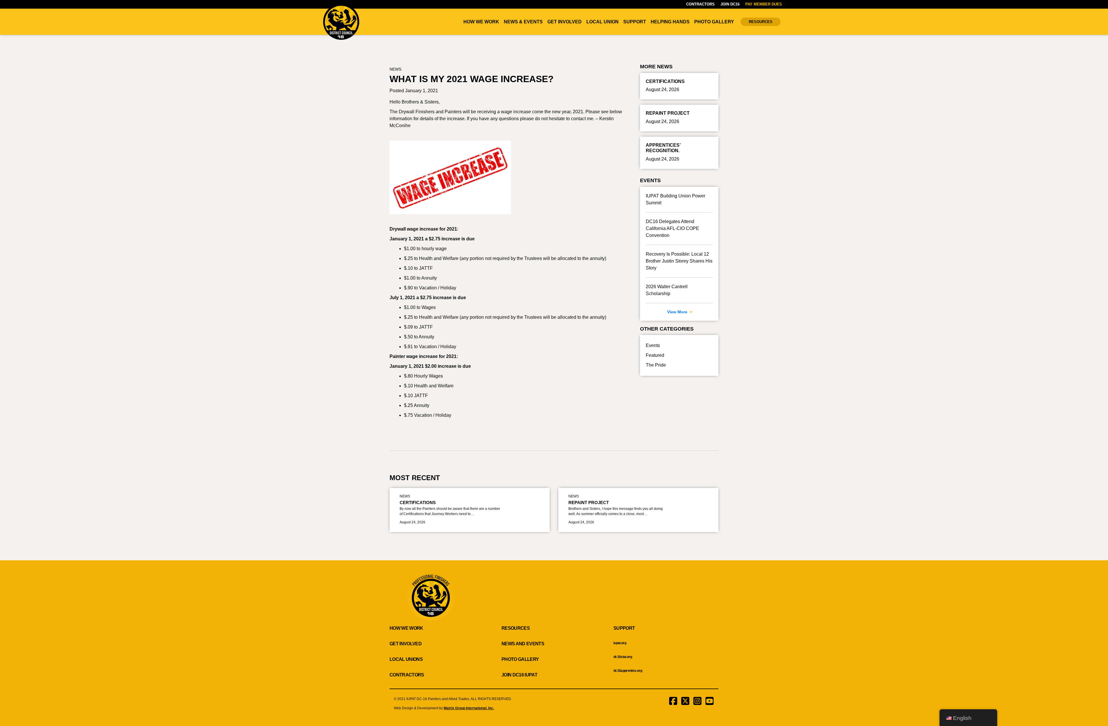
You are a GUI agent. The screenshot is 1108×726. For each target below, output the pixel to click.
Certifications (418, 502)
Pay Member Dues (763, 4)
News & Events (523, 21)
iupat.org (619, 643)
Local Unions (406, 659)
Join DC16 (730, 4)
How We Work (481, 21)
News (395, 69)
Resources (760, 22)
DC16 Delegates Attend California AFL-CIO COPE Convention (672, 228)
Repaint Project (588, 502)
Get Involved (564, 21)
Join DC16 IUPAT (519, 674)
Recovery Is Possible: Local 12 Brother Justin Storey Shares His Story (679, 261)
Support (634, 21)
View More (677, 312)
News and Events (522, 643)
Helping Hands (670, 21)
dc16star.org (622, 657)
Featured (655, 355)
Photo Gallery (714, 21)
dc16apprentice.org (627, 671)
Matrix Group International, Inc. (469, 708)
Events (653, 345)
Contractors (700, 4)
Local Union (602, 21)
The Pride (656, 365)
